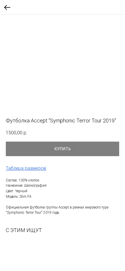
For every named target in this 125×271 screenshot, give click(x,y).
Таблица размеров (26, 168)
